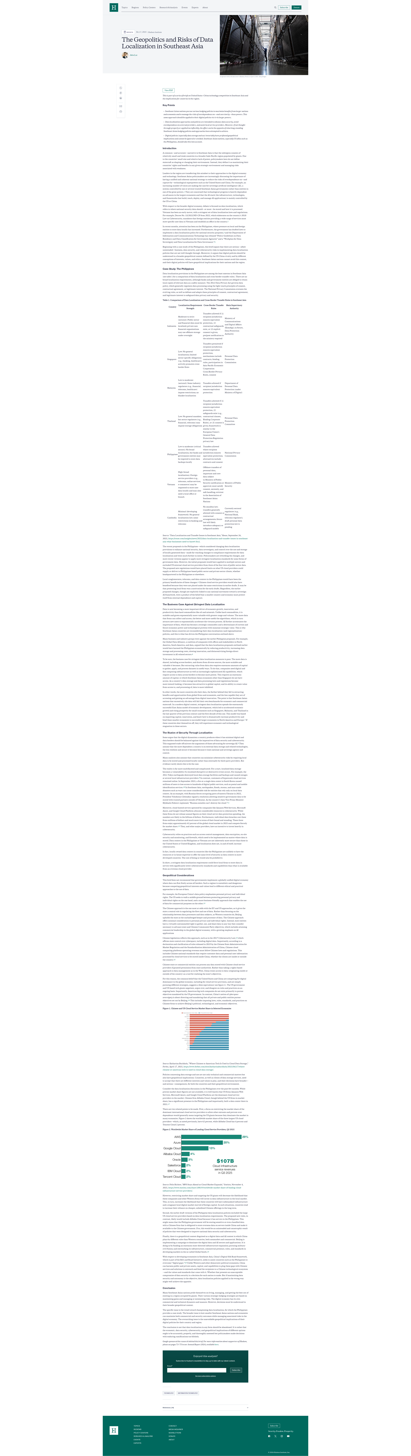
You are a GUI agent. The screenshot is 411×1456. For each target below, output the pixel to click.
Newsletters (175, 1433)
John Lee (133, 55)
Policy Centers (149, 7)
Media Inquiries (176, 1429)
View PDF (169, 90)
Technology (168, 1393)
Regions (135, 7)
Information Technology (188, 1393)
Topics (125, 7)
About (205, 7)
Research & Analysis (169, 7)
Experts (195, 7)
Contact (173, 1426)
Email (169, 1366)
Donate (172, 1436)
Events (185, 7)
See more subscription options (205, 1376)
